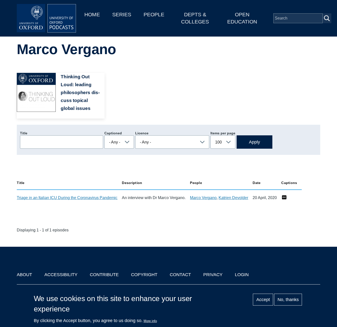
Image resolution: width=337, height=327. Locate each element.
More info (150, 321)
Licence (142, 133)
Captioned (113, 133)
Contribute (104, 274)
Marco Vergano (203, 198)
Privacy (213, 274)
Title (23, 133)
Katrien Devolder (233, 198)
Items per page (222, 133)
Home (92, 14)
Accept (263, 299)
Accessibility (60, 274)
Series (121, 14)
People (154, 14)
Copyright (144, 274)
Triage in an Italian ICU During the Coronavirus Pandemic (67, 198)
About (24, 274)
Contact (180, 274)
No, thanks (288, 299)
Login (242, 274)
